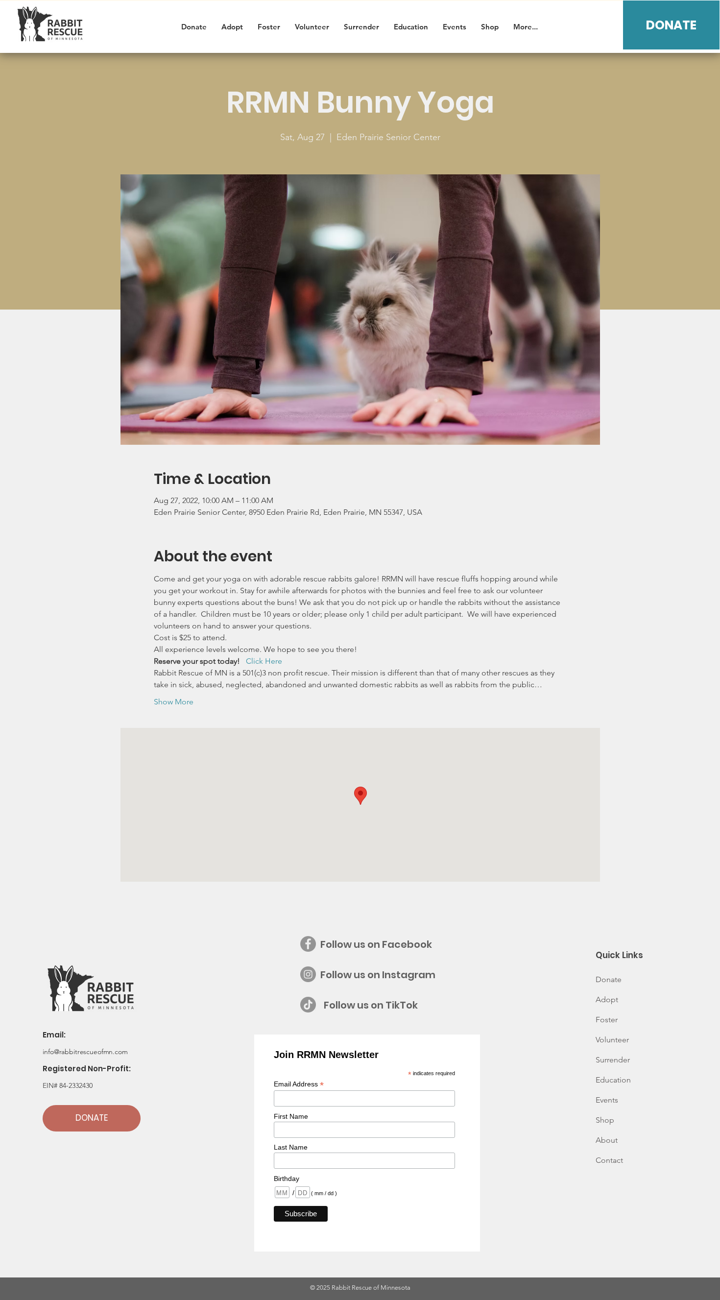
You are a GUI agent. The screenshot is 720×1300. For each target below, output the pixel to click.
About (607, 1140)
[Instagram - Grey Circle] (308, 974)
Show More (173, 701)
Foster (607, 1019)
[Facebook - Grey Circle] (308, 944)
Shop (605, 1120)
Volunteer (612, 1039)
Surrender (613, 1059)
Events (607, 1100)
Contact (609, 1160)
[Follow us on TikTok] (308, 1004)
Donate (609, 979)
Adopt (607, 999)
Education (613, 1079)
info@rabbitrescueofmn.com (85, 1051)
